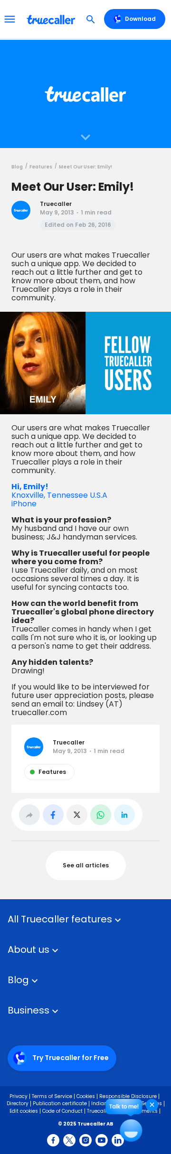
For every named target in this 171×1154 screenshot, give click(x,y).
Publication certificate (60, 1103)
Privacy (19, 1096)
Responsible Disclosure (128, 1096)
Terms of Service (52, 1096)
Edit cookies (24, 1111)
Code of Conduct (62, 1111)
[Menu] (9, 18)
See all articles (86, 865)
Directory (17, 1103)
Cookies (85, 1096)
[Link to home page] (52, 19)
